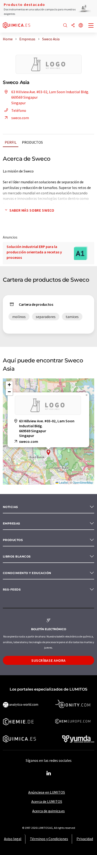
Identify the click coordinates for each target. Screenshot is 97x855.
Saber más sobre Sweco (31, 210)
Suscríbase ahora (48, 660)
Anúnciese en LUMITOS (46, 792)
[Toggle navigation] (91, 26)
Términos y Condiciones (49, 838)
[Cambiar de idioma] (80, 25)
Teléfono (18, 110)
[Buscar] (65, 25)
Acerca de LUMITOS (46, 801)
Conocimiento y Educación (27, 573)
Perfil (10, 142)
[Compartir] (73, 25)
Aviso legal (12, 838)
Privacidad (85, 838)
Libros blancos (17, 556)
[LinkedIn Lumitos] (48, 773)
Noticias (10, 507)
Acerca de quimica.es (48, 811)
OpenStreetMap (83, 482)
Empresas (11, 523)
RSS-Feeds (12, 589)
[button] (48, 452)
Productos (32, 142)
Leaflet (63, 482)
